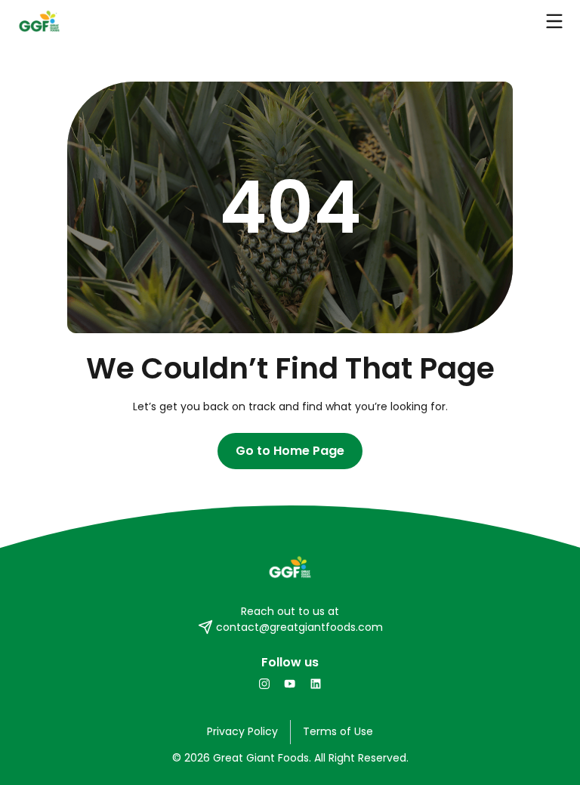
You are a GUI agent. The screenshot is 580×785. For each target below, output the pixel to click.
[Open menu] (554, 21)
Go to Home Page (290, 450)
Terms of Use (338, 731)
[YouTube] (290, 684)
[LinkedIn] (316, 684)
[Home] (290, 567)
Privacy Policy (242, 731)
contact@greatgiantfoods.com (299, 627)
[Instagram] (264, 684)
